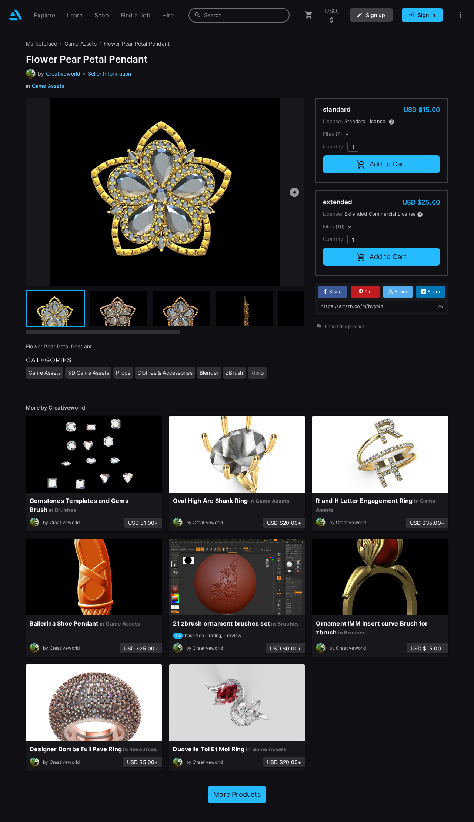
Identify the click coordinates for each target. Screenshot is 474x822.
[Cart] (308, 15)
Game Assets (48, 86)
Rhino (257, 372)
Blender (209, 372)
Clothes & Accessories (164, 372)
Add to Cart (388, 164)
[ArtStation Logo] (15, 15)
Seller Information (109, 73)
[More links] (460, 15)
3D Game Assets (88, 372)
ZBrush (234, 372)
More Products (237, 794)
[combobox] (239, 15)
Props (123, 372)
